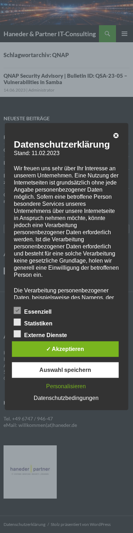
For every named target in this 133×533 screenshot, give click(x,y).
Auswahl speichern (65, 370)
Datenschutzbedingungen (66, 398)
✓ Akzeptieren (65, 349)
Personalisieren (66, 386)
